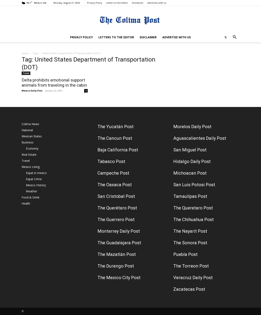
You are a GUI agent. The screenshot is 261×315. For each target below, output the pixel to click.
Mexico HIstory (36, 185)
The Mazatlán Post (116, 254)
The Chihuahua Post (193, 219)
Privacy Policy (94, 2)
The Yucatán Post (115, 126)
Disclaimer (138, 2)
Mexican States (32, 136)
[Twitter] (225, 37)
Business (27, 142)
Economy (32, 148)
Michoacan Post (190, 173)
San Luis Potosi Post (194, 184)
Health (26, 203)
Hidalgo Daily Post (192, 161)
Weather (31, 191)
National (27, 130)
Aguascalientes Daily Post (199, 138)
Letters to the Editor (117, 2)
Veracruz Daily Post (193, 277)
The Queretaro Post (193, 207)
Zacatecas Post (189, 289)
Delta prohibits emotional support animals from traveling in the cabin (54, 83)
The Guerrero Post (116, 219)
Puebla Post (185, 254)
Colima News (30, 124)
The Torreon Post (191, 266)
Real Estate (29, 154)
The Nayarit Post (190, 231)
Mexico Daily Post (32, 90)
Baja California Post (117, 149)
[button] (234, 38)
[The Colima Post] (130, 19)
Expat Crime (34, 179)
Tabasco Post (111, 161)
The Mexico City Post (118, 277)
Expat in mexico (36, 173)
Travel (26, 73)
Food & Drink (30, 197)
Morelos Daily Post (192, 126)
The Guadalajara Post (119, 242)
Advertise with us (156, 2)
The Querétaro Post (117, 207)
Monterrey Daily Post (118, 231)
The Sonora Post (190, 242)
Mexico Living (31, 167)
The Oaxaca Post (114, 184)
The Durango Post (115, 266)
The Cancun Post (114, 138)
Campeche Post (113, 173)
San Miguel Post (190, 149)
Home (25, 53)
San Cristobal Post (116, 196)
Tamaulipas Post (190, 196)
